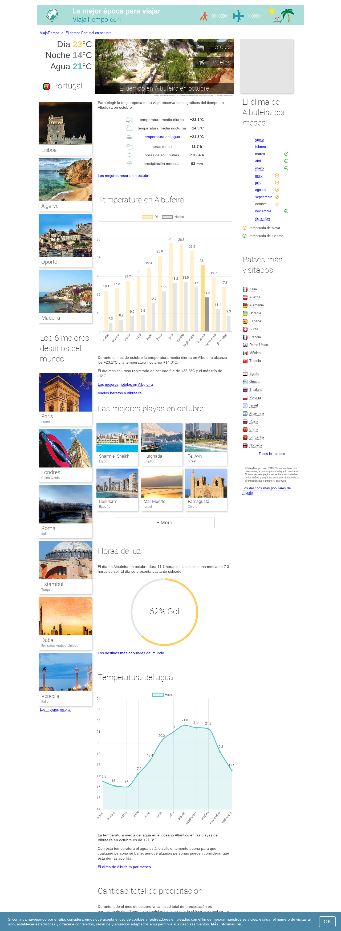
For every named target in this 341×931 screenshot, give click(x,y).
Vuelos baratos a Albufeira (120, 393)
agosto (260, 190)
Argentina (256, 413)
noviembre (263, 211)
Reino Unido (50, 478)
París (47, 416)
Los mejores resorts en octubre (124, 175)
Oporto (49, 262)
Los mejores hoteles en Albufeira (125, 384)
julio (258, 183)
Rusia (253, 421)
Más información (226, 924)
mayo (259, 168)
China (253, 429)
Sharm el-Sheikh (114, 456)
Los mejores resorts (55, 710)
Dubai (48, 640)
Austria (254, 297)
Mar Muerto (154, 501)
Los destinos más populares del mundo (131, 653)
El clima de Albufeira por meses (124, 867)
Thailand (255, 390)
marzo (260, 154)
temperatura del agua (162, 137)
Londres (50, 472)
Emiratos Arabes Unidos (59, 646)
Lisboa (49, 150)
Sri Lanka (256, 437)
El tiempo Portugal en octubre (88, 33)
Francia (46, 422)
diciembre (262, 218)
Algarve (50, 206)
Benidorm (108, 501)
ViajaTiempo (49, 33)
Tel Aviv (195, 456)
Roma (48, 528)
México (255, 353)
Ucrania (255, 313)
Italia (44, 534)
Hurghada (153, 456)
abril (258, 161)
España (255, 321)
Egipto (254, 374)
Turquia (46, 590)
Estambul (52, 584)
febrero (260, 147)
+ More (164, 522)
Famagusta (198, 501)
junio (258, 175)
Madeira (50, 318)
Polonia (255, 398)
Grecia (254, 382)
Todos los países (272, 454)
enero (259, 139)
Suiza (253, 329)
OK (327, 921)
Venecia (50, 696)
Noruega (255, 445)
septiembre (263, 197)
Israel (253, 405)
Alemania (256, 305)
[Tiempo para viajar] (170, 25)
